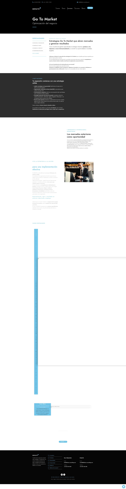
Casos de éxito (77, 8)
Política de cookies (71, 479)
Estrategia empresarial (45, 405)
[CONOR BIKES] (55, 406)
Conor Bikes (42, 404)
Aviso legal (53, 479)
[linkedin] (62, 475)
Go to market (42, 407)
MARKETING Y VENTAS (36, 45)
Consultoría (58, 8)
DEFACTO (83, 8)
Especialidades (69, 8)
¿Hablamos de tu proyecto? (53, 467)
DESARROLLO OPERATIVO (37, 48)
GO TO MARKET (35, 53)
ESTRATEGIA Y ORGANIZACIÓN (38, 42)
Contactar (90, 7)
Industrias (63, 8)
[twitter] (64, 475)
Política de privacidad (61, 479)
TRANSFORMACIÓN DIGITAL (37, 50)
